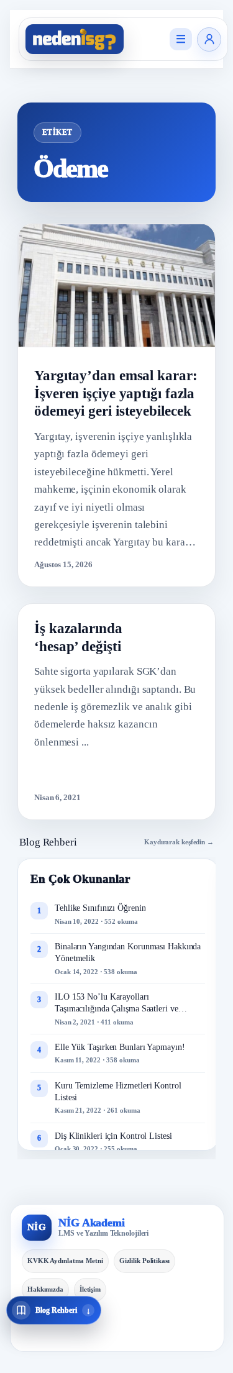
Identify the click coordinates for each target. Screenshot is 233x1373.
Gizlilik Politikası (144, 1260)
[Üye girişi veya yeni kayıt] (209, 39)
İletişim (90, 1289)
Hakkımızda (45, 1289)
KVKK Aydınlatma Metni (65, 1260)
